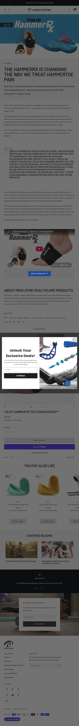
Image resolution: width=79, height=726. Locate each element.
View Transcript (41, 273)
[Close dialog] (74, 339)
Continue (21, 375)
